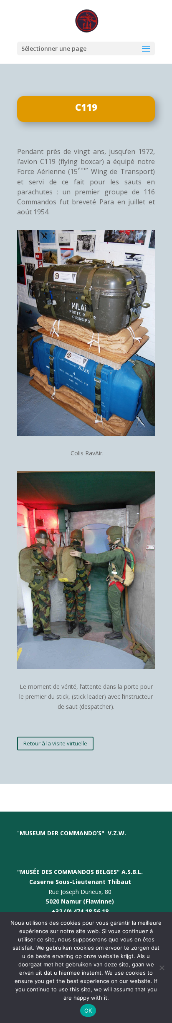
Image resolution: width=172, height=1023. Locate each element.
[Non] (161, 967)
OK (88, 1010)
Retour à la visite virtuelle (55, 743)
